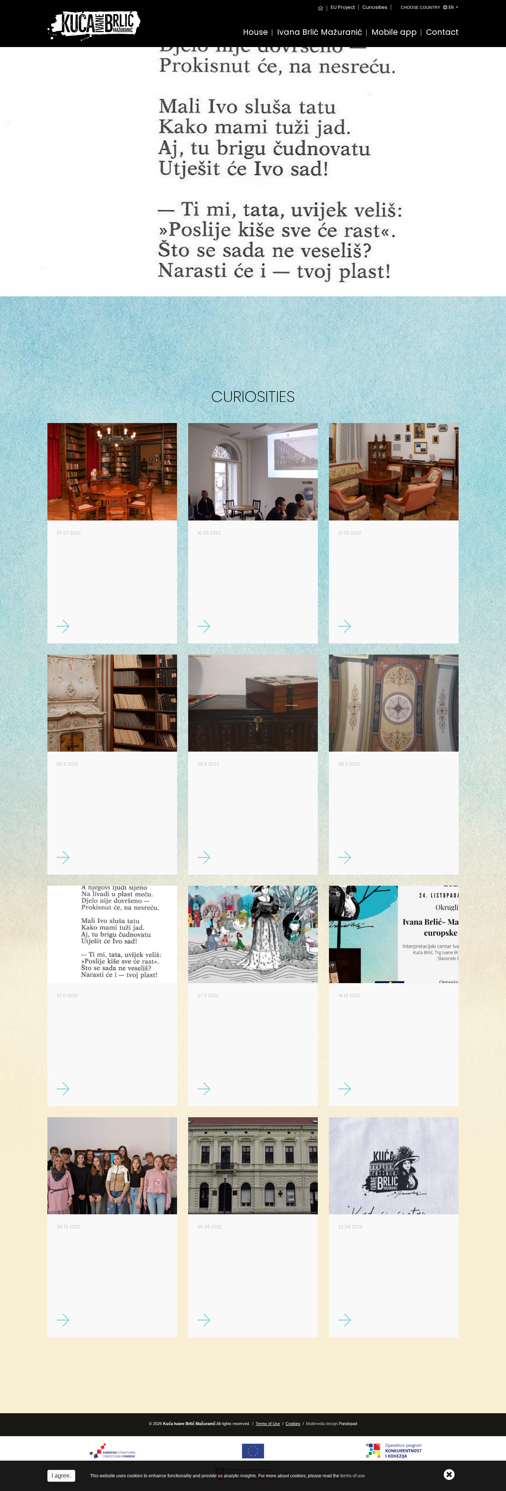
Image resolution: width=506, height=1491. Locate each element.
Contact (442, 32)
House (255, 32)
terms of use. (353, 1475)
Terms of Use (268, 1423)
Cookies (293, 1423)
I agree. (61, 1475)
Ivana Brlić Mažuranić (319, 32)
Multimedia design (322, 1423)
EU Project (343, 7)
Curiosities (374, 7)
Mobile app (394, 32)
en (428, 7)
